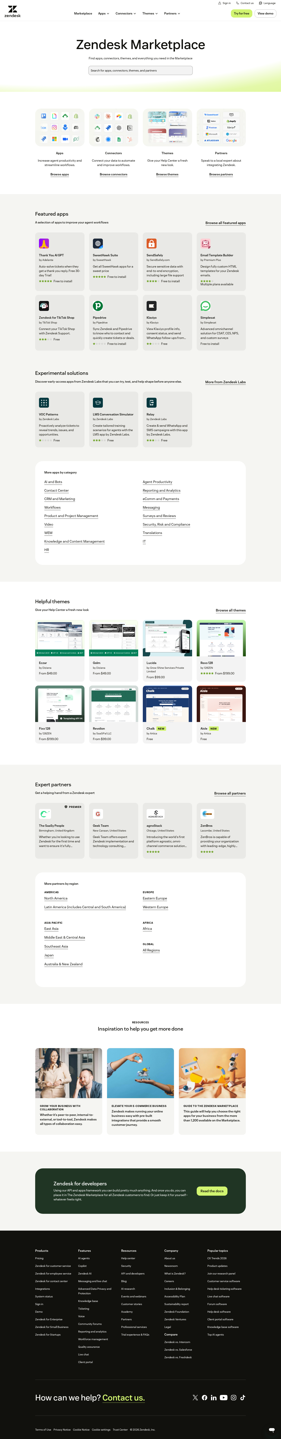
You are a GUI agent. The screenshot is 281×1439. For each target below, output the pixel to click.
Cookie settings (101, 1429)
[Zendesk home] (14, 11)
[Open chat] (272, 1430)
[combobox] (141, 70)
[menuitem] (267, 3)
